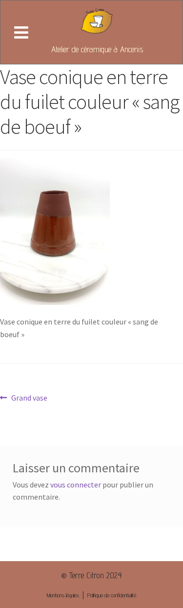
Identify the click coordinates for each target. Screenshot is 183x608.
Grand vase (29, 397)
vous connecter (75, 484)
